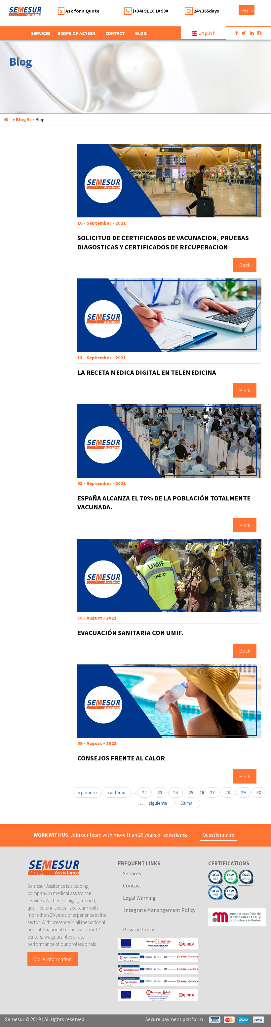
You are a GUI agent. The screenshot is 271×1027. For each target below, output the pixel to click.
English (206, 32)
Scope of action (76, 33)
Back (244, 265)
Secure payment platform (174, 1019)
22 (144, 792)
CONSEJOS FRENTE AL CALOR (121, 758)
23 (160, 792)
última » (187, 803)
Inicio (6, 119)
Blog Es (24, 119)
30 (258, 792)
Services (132, 873)
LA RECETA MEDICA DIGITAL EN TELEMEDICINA (146, 372)
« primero (87, 792)
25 (191, 792)
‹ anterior (117, 792)
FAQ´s (246, 10)
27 (212, 792)
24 (175, 792)
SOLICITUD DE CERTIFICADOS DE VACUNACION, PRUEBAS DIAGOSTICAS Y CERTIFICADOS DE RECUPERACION (163, 242)
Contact (115, 33)
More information (53, 959)
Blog (141, 33)
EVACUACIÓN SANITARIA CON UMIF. (130, 632)
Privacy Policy (138, 929)
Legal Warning (139, 897)
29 (243, 792)
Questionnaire (218, 835)
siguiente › (159, 803)
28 (227, 792)
